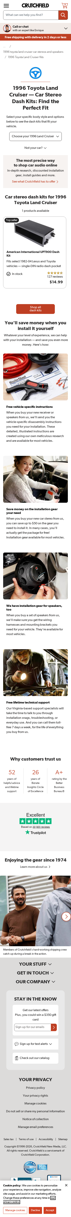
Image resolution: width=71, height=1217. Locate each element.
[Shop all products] (6, 6)
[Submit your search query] (63, 15)
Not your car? (33, 148)
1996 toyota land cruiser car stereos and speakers (33, 51)
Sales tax (9, 1139)
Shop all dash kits (36, 309)
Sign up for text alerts (34, 1044)
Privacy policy (35, 1088)
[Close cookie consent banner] (66, 1185)
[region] (35, 917)
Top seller (11, 220)
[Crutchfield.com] (35, 5)
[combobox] (35, 15)
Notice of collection (35, 1119)
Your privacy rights (35, 1095)
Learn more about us (34, 867)
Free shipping (35, 37)
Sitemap (62, 1139)
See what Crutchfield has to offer (34, 181)
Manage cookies (35, 1103)
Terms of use (26, 1139)
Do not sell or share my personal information (35, 1111)
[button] (66, 916)
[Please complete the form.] (54, 1027)
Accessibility (46, 1139)
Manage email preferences (35, 1127)
